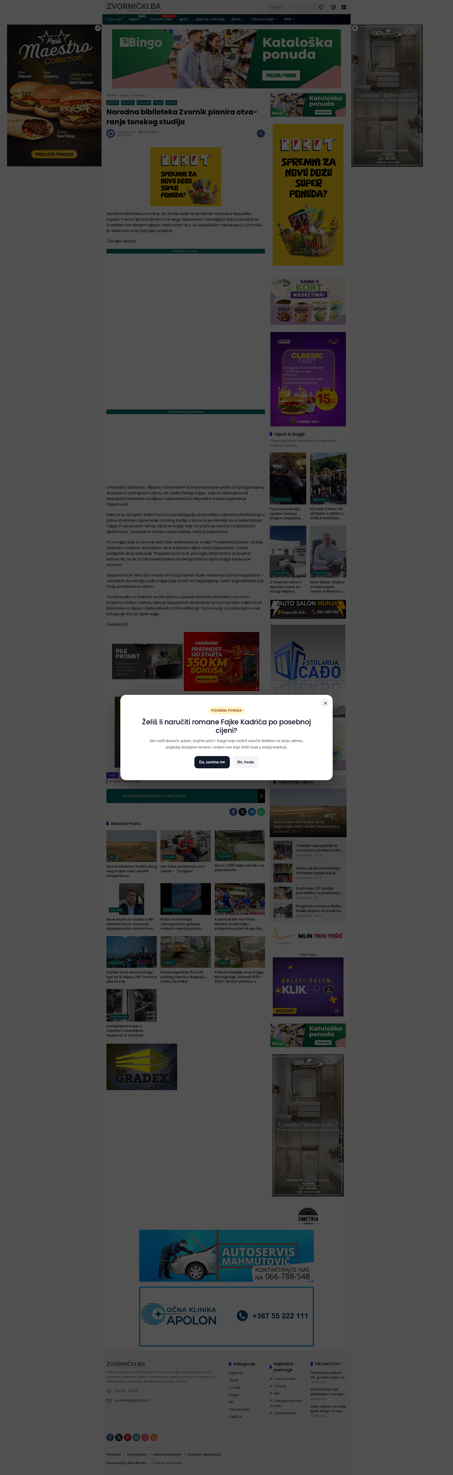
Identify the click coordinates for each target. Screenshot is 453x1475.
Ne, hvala (245, 762)
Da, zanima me (212, 762)
